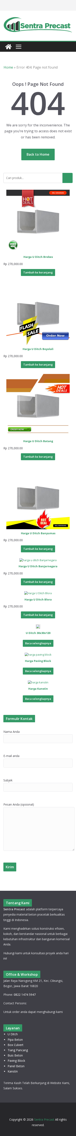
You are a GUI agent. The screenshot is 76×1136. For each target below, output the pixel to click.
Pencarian (67, 178)
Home (8, 67)
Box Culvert (15, 1045)
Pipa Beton (15, 1040)
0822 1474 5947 (25, 995)
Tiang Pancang (18, 1050)
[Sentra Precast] (8, 47)
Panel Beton (16, 1066)
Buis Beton (15, 1055)
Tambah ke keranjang (38, 272)
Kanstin (13, 1071)
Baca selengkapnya (38, 643)
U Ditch (13, 1034)
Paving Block (16, 1061)
